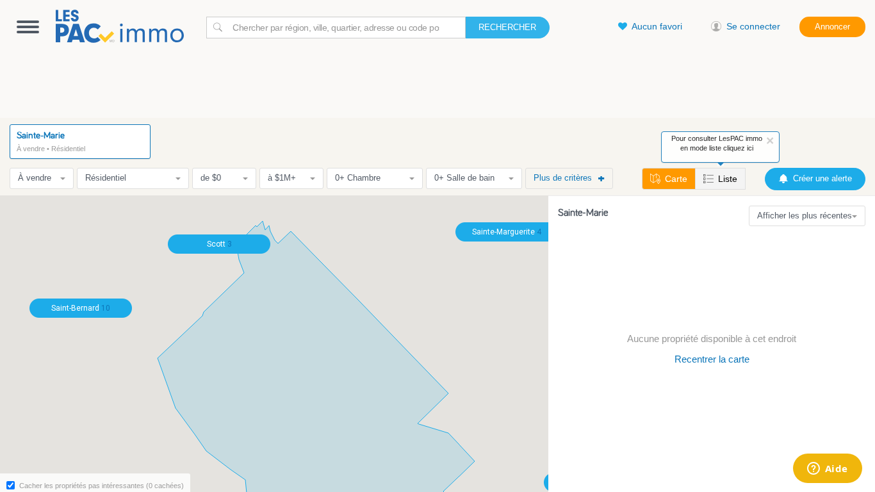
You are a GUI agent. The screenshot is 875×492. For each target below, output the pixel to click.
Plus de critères (563, 178)
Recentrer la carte (712, 359)
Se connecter (753, 26)
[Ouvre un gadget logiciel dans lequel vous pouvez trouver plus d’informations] (827, 470)
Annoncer (832, 26)
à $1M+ (282, 178)
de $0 (210, 178)
